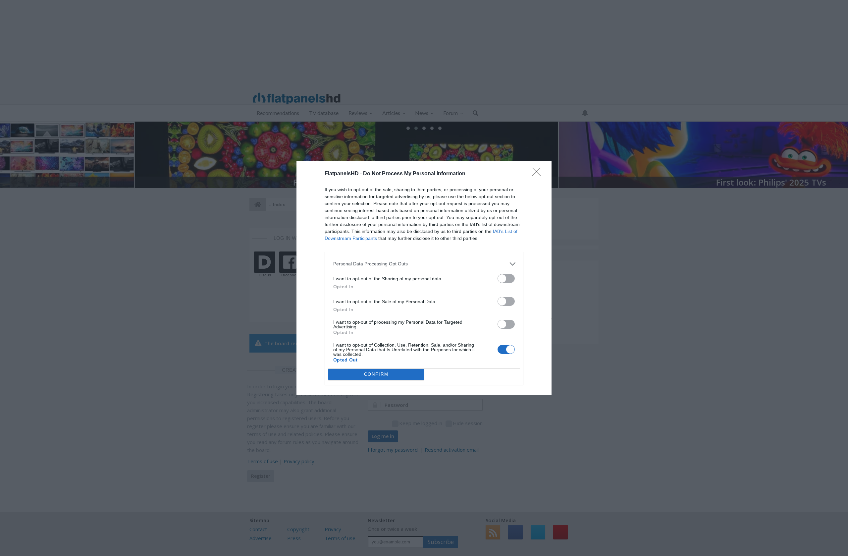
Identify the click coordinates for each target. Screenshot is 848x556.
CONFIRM (376, 374)
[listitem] (424, 263)
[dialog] (424, 278)
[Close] (538, 174)
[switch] (506, 278)
